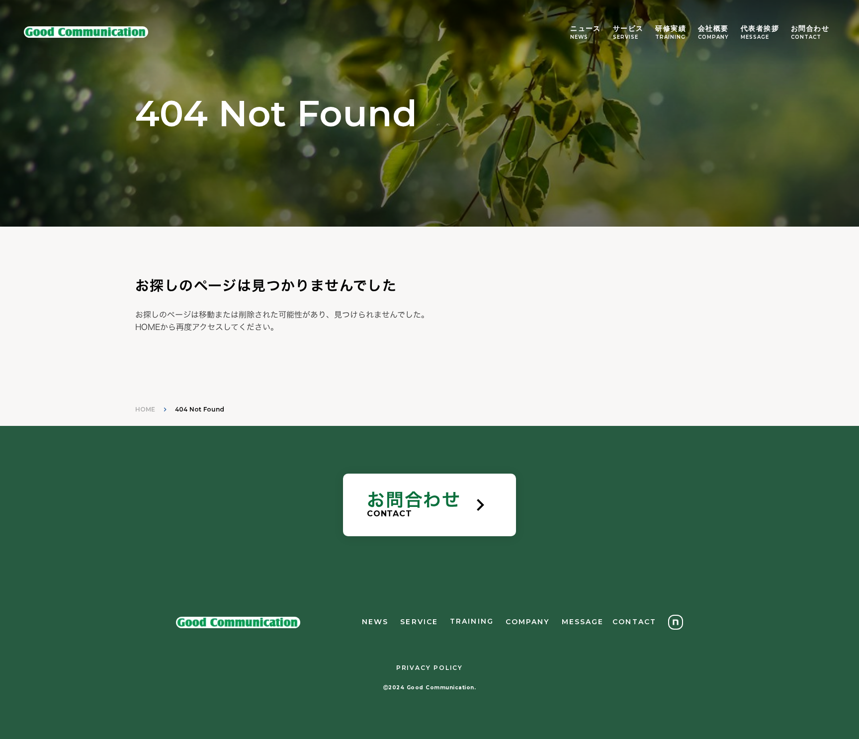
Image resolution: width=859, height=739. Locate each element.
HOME (145, 409)
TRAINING (670, 37)
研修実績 (670, 28)
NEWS (579, 37)
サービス (628, 28)
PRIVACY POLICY (429, 667)
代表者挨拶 (760, 28)
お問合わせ (810, 28)
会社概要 (713, 28)
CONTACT (806, 37)
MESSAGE (755, 37)
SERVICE (419, 621)
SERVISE (625, 37)
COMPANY (713, 37)
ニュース (585, 28)
